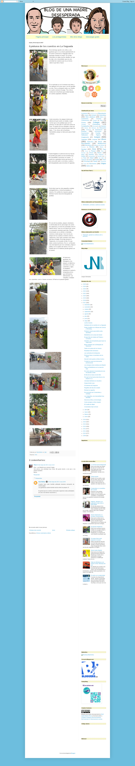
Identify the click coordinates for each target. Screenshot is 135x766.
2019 (84, 298)
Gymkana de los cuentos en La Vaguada (95, 325)
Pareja (86, 151)
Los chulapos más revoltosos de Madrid (95, 365)
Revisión (100, 156)
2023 (84, 289)
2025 (84, 284)
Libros (103, 139)
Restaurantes (92, 156)
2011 (84, 431)
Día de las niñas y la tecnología (92, 400)
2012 (84, 428)
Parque (93, 151)
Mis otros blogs (76, 37)
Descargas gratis (92, 37)
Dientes (86, 128)
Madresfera (90, 141)
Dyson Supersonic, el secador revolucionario (97, 515)
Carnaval (98, 118)
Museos (91, 147)
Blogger (73, 753)
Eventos (83, 131)
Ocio (36, 454)
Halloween (84, 135)
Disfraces (94, 128)
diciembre (87, 304)
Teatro (104, 159)
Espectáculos (98, 129)
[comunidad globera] (87, 243)
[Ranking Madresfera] (87, 655)
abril (85, 409)
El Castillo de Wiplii (89, 404)
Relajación (101, 154)
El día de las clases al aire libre (92, 375)
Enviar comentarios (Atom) (44, 533)
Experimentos (85, 133)
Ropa (84, 158)
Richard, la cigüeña (89, 390)
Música (101, 147)
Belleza (101, 117)
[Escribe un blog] (53, 452)
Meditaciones (102, 143)
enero (86, 416)
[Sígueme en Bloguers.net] (90, 677)
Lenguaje (94, 139)
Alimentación (102, 113)
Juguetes (84, 139)
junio (85, 318)
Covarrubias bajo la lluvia (91, 407)
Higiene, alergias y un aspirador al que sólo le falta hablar (97, 503)
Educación (103, 128)
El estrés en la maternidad (98, 575)
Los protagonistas (59, 37)
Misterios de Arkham (99, 145)
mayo (86, 320)
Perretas (83, 152)
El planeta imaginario (96, 526)
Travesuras (103, 161)
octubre (86, 309)
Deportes (103, 126)
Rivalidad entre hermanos (91, 350)
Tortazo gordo (94, 476)
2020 (84, 295)
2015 (84, 422)
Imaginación (85, 137)
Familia (98, 133)
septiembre (87, 311)
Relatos (83, 156)
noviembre (87, 307)
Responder (37, 474)
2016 (84, 419)
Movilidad (83, 147)
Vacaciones (92, 163)
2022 (84, 291)
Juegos (97, 137)
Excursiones (98, 131)
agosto (86, 314)
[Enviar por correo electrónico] (51, 452)
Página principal (42, 37)
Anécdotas (102, 115)
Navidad (83, 149)
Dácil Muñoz (41, 481)
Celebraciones (85, 120)
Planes (99, 152)
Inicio (53, 530)
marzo (86, 412)
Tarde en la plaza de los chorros (92, 348)
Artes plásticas (90, 117)
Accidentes (84, 113)
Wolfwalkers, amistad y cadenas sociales (94, 204)
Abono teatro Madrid (96, 550)
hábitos (88, 166)
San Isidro (101, 158)
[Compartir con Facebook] (56, 452)
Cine (101, 120)
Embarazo (88, 129)
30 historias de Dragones (91, 385)
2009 (84, 435)
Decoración (95, 126)
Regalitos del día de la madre (92, 387)
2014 (84, 424)
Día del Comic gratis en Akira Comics (94, 359)
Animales (93, 115)
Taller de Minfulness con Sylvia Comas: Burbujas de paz (98, 564)
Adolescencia (93, 113)
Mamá (100, 141)
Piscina (91, 152)
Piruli (35, 465)
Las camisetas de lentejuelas (92, 353)
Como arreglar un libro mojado (92, 402)
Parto (102, 151)
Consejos (83, 124)
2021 (84, 293)
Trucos (85, 163)
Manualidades (85, 143)
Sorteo (90, 159)
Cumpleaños (85, 126)
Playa (82, 154)
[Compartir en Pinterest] (58, 452)
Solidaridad (84, 159)
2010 (84, 433)
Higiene (98, 135)
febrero (86, 414)
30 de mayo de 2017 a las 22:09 (57, 481)
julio (85, 316)
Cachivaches (84, 118)
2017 (84, 302)
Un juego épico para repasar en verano (96, 539)
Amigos (86, 115)
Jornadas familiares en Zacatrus (92, 381)
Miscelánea (88, 145)
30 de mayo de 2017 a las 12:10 (45, 465)
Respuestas (38, 478)
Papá (104, 149)
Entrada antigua (70, 530)
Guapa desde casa (89, 383)
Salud (91, 158)
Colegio (96, 122)
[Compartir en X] (54, 452)
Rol (105, 156)
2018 (84, 300)
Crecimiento (96, 124)
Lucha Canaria (88, 323)
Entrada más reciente (35, 530)
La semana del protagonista (98, 464)
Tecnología (87, 161)
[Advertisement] (91, 52)
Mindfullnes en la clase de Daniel (93, 335)
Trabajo (95, 161)
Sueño (97, 159)
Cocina (83, 122)
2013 (84, 426)
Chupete (95, 120)
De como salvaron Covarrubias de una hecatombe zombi (94, 371)
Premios (91, 154)
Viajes (103, 163)
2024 (84, 286)
